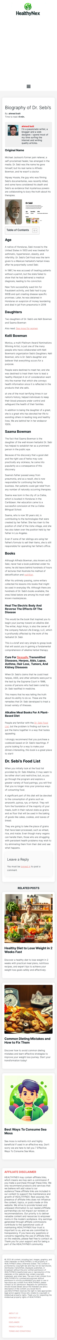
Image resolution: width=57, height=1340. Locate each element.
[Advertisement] (28, 48)
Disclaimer (14, 1322)
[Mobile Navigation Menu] (28, 86)
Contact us (14, 1318)
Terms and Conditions (20, 1331)
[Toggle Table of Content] (33, 230)
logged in (25, 866)
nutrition (28, 574)
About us (13, 1313)
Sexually (23, 657)
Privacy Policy (16, 1327)
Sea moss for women (27, 328)
